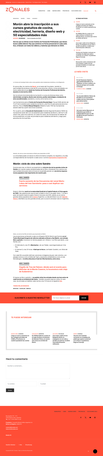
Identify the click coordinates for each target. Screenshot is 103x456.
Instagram (94, 2)
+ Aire (20, 445)
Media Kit (8, 435)
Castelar (22, 288)
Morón (23, 18)
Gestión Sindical (10, 445)
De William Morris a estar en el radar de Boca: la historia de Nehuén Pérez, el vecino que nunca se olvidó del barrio (86, 36)
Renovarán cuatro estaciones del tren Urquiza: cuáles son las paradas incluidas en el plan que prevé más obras (85, 64)
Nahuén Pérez (29, 2)
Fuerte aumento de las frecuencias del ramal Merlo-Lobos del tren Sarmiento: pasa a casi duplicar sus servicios (42, 183)
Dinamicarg (28, 445)
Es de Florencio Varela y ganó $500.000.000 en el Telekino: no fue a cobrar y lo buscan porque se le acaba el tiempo (86, 83)
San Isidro (55, 333)
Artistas (15, 288)
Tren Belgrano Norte (36, 2)
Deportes (86, 119)
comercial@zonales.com (12, 427)
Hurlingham (35, 333)
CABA (48, 10)
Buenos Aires (56, 10)
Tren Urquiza (44, 2)
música (35, 197)
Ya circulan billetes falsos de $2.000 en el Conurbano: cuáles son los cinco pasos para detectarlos (86, 98)
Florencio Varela (81, 88)
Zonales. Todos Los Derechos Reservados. (23, 450)
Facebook (80, 2)
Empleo (28, 288)
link (61, 281)
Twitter (85, 2)
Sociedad (34, 18)
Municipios (41, 10)
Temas (28, 18)
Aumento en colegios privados (18, 2)
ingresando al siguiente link (58, 157)
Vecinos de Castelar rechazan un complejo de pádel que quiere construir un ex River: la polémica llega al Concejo (86, 55)
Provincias (66, 10)
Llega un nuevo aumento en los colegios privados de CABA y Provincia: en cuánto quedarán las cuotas (86, 26)
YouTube (90, 2)
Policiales (61, 333)
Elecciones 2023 (76, 10)
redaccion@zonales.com (12, 429)
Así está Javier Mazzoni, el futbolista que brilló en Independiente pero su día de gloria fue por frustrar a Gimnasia (85, 114)
